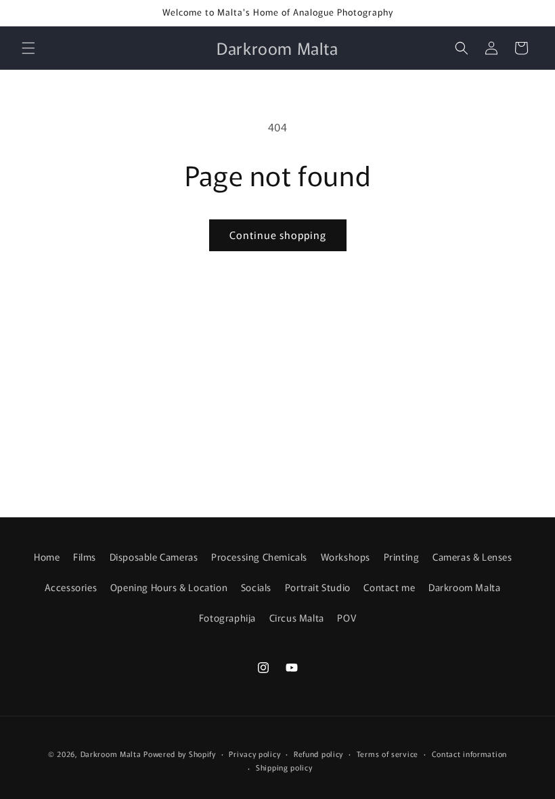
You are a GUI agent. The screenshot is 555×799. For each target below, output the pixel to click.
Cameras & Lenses (472, 556)
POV (346, 617)
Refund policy (318, 753)
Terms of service (387, 753)
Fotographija (227, 617)
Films (84, 556)
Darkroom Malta (464, 587)
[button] (28, 48)
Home (47, 556)
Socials (256, 587)
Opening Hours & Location (168, 587)
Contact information (469, 753)
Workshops (345, 556)
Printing (402, 556)
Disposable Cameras (154, 556)
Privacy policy (254, 753)
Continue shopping (277, 235)
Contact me (389, 587)
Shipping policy (284, 767)
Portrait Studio (318, 587)
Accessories (71, 587)
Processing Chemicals (259, 556)
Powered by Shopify (179, 753)
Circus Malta (296, 617)
